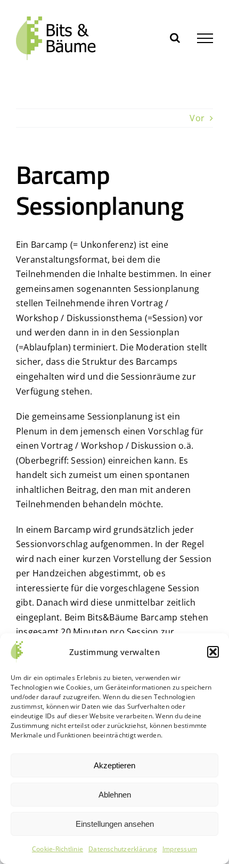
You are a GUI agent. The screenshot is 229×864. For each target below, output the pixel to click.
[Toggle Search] (175, 37)
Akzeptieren (114, 765)
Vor (197, 118)
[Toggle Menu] (205, 38)
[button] (213, 652)
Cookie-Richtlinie (57, 848)
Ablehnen (115, 794)
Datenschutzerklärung (122, 848)
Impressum (179, 848)
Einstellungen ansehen (115, 823)
